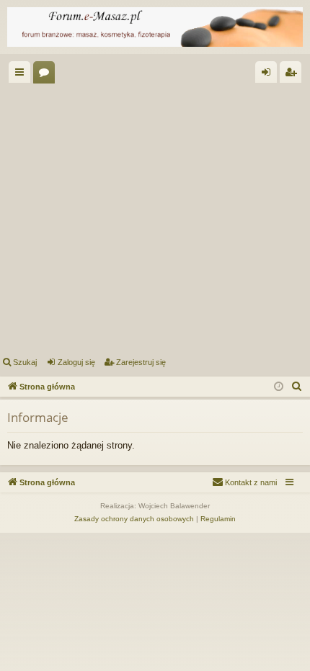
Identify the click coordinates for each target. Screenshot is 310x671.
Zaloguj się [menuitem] (269, 75)
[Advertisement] (155, 217)
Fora (47, 75)
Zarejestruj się (141, 362)
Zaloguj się (76, 362)
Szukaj (25, 362)
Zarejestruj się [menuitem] (293, 75)
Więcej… (22, 75)
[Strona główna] (155, 27)
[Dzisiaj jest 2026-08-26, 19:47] (278, 387)
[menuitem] (297, 387)
